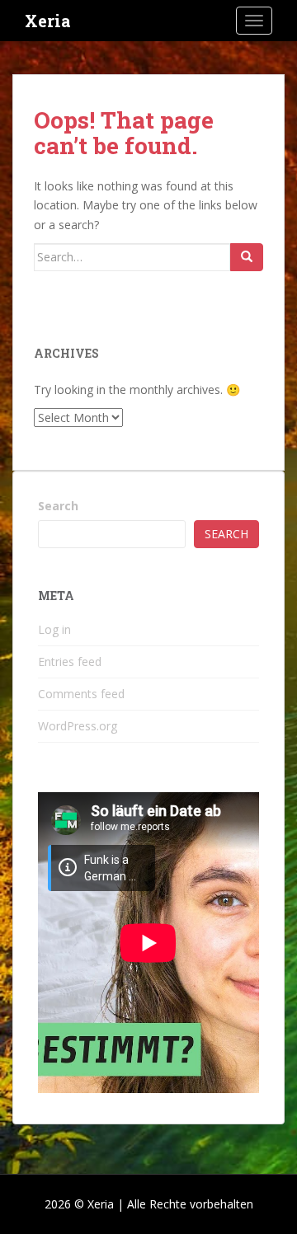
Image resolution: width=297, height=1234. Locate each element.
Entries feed (69, 661)
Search (58, 506)
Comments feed (81, 693)
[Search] (246, 257)
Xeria (48, 20)
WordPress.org (77, 726)
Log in (54, 629)
